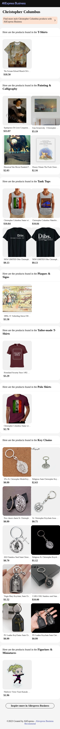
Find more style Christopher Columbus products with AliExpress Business (28, 20)
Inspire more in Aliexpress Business (30, 705)
